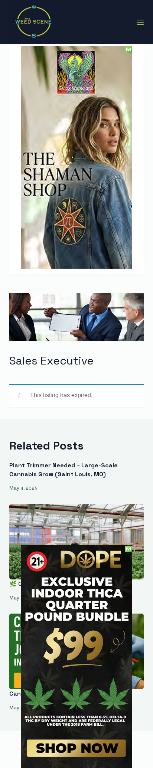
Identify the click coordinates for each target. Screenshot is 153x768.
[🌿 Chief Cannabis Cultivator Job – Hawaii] (76, 542)
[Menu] (140, 22)
